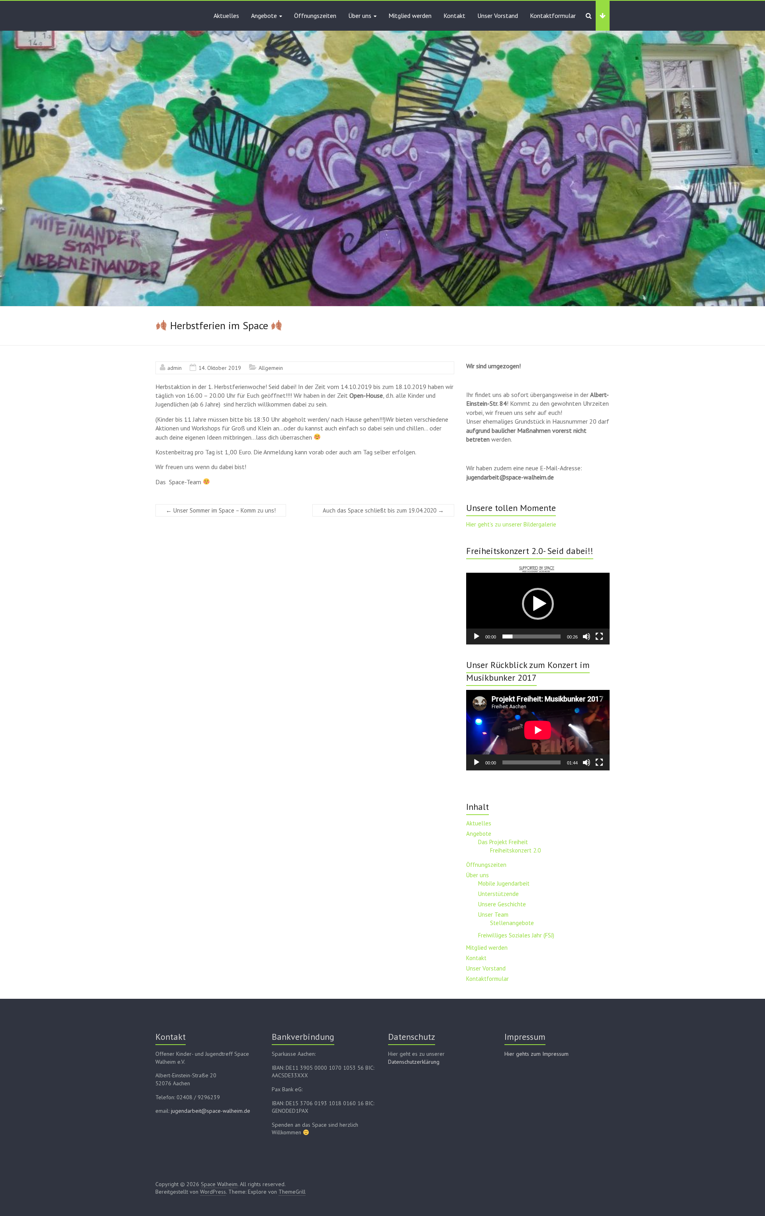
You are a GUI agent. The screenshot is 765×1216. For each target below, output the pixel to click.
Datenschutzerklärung (413, 1061)
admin (174, 367)
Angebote (264, 16)
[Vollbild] (599, 636)
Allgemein (271, 367)
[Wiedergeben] (477, 636)
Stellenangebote (512, 923)
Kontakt (454, 16)
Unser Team (493, 914)
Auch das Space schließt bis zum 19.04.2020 (383, 510)
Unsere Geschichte (502, 904)
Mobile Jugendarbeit (504, 883)
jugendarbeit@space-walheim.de (210, 1110)
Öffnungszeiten (315, 16)
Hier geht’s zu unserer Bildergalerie (511, 524)
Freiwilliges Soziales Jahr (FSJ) (516, 935)
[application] (538, 603)
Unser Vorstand (497, 16)
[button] (538, 604)
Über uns (359, 16)
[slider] (531, 636)
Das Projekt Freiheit (503, 842)
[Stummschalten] (586, 636)
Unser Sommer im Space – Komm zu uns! (221, 510)
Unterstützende (498, 894)
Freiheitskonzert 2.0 (515, 850)
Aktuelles (226, 16)
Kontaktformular (553, 16)
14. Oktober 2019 (219, 367)
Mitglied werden (410, 16)
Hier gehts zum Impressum (536, 1053)
